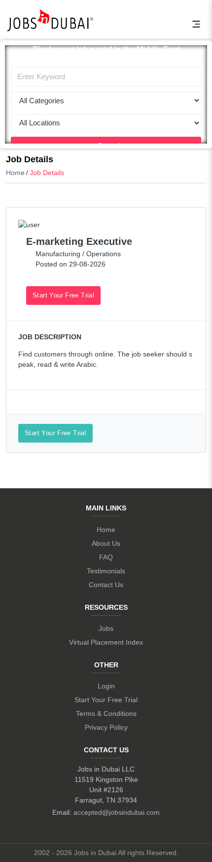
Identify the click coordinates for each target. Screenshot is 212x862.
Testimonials (106, 571)
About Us (106, 543)
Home (15, 173)
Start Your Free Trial (63, 295)
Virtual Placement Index (106, 642)
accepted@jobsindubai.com (116, 812)
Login (106, 686)
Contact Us (106, 585)
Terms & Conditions (106, 713)
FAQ (106, 557)
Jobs (106, 628)
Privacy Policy (106, 727)
